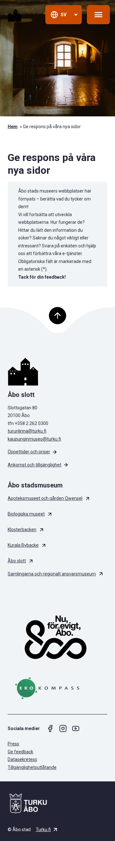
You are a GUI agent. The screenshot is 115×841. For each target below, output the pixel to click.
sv (63, 14)
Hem (13, 126)
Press (13, 743)
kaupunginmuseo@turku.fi (34, 439)
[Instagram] (63, 728)
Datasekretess (22, 759)
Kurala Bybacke (23, 545)
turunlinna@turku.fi (27, 431)
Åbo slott (17, 560)
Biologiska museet (26, 513)
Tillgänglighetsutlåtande (32, 767)
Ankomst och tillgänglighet (34, 464)
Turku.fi (43, 829)
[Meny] (98, 14)
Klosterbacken (22, 529)
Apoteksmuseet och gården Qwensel (45, 498)
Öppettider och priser (29, 451)
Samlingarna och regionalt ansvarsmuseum (52, 573)
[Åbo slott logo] (57, 372)
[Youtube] (75, 728)
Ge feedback (20, 751)
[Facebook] (50, 728)
